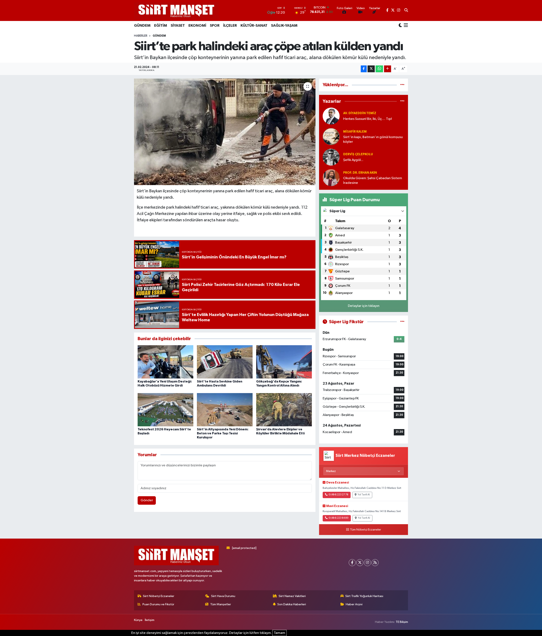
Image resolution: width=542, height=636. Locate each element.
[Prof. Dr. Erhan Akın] (331, 177)
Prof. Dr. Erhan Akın (360, 172)
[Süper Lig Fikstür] (402, 322)
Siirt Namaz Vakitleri (292, 596)
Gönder (147, 500)
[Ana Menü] (405, 25)
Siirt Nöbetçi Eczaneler (158, 596)
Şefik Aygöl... (353, 160)
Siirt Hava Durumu (223, 596)
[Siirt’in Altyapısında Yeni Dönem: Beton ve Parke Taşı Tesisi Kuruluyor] (225, 410)
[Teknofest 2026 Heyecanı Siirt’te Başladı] (165, 410)
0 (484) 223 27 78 (338, 494)
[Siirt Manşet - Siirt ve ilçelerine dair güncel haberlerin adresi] (176, 10)
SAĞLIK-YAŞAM (284, 26)
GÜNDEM (142, 26)
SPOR (215, 26)
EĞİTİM (160, 26)
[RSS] (375, 562)
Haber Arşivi (354, 604)
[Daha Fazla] (387, 68)
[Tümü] (402, 85)
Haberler (140, 35)
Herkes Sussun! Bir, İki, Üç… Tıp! (367, 119)
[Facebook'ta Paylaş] (364, 68)
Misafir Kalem (355, 131)
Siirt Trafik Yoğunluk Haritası (364, 596)
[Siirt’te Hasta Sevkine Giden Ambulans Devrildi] (225, 362)
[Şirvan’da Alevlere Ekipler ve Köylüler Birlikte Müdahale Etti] (284, 410)
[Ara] (406, 10)
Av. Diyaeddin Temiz (359, 113)
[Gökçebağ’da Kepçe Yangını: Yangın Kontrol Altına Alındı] (284, 362)
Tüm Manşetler (220, 604)
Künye (138, 620)
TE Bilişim (402, 622)
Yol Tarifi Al (364, 494)
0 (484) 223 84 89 (338, 518)
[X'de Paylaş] (371, 68)
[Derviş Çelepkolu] (331, 157)
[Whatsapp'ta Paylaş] (379, 68)
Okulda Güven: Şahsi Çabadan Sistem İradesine (372, 180)
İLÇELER (230, 26)
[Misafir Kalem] (331, 136)
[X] (359, 562)
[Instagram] (367, 562)
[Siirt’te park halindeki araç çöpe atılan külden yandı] (224, 132)
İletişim (149, 620)
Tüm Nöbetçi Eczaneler (365, 529)
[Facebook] (352, 562)
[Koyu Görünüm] (400, 25)
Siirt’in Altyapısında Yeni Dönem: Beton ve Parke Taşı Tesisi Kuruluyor (223, 433)
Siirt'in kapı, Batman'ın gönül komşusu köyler (373, 139)
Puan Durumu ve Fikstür (158, 604)
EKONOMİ (197, 26)
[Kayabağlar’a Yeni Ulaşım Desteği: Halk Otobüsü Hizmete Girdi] (165, 362)
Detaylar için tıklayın (363, 306)
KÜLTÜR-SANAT (254, 26)
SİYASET (178, 26)
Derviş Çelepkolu (358, 154)
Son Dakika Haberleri (291, 604)
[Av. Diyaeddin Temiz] (331, 116)
